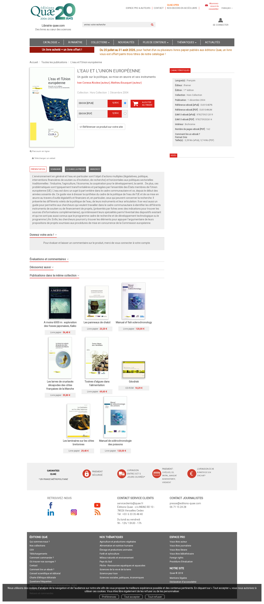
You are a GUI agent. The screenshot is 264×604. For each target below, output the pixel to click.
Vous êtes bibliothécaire (182, 554)
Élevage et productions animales (116, 550)
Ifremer (187, 85)
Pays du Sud (106, 561)
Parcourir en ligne (41, 151)
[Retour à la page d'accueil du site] (53, 12)
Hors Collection (98, 92)
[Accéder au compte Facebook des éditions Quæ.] (50, 505)
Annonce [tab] (95, 169)
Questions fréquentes (41, 581)
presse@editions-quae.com (185, 503)
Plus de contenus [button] (155, 42)
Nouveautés (126, 42)
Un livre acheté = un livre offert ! (62, 49)
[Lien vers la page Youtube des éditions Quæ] (97, 505)
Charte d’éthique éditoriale (43, 577)
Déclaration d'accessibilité (183, 582)
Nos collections (37, 545)
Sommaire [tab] (55, 169)
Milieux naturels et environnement (117, 557)
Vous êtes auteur (178, 541)
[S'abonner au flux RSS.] (97, 512)
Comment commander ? (42, 557)
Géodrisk (134, 381)
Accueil (34, 62)
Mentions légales (178, 578)
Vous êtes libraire (178, 550)
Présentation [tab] (38, 169)
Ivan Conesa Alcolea (88, 82)
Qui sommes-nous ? (40, 541)
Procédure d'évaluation (181, 561)
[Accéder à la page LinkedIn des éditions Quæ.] (50, 512)
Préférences (109, 596)
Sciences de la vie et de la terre (115, 569)
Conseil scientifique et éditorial (45, 573)
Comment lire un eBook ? (187, 134)
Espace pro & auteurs (138, 8)
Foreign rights (176, 557)
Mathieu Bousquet (121, 82)
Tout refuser (155, 596)
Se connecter (220, 25)
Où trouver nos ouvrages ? (43, 561)
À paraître (75, 42)
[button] (97, 233)
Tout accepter (132, 596)
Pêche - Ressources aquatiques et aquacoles (122, 565)
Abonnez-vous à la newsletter (214, 6)
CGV (32, 550)
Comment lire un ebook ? (42, 569)
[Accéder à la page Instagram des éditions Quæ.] (74, 512)
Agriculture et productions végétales (118, 541)
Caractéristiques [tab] (180, 70)
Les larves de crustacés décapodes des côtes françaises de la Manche (60, 385)
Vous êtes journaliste (180, 545)
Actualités (212, 42)
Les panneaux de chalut (97, 322)
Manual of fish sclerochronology (134, 322)
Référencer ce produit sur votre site (102, 126)
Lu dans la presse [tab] (75, 169)
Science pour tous (109, 573)
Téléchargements (38, 554)
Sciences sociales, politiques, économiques (122, 577)
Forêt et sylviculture (109, 554)
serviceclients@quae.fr (130, 503)
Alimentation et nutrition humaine (116, 545)
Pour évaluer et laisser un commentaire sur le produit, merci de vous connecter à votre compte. (96, 242)
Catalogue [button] (50, 42)
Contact (159, 8)
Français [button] (226, 8)
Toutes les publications (54, 62)
